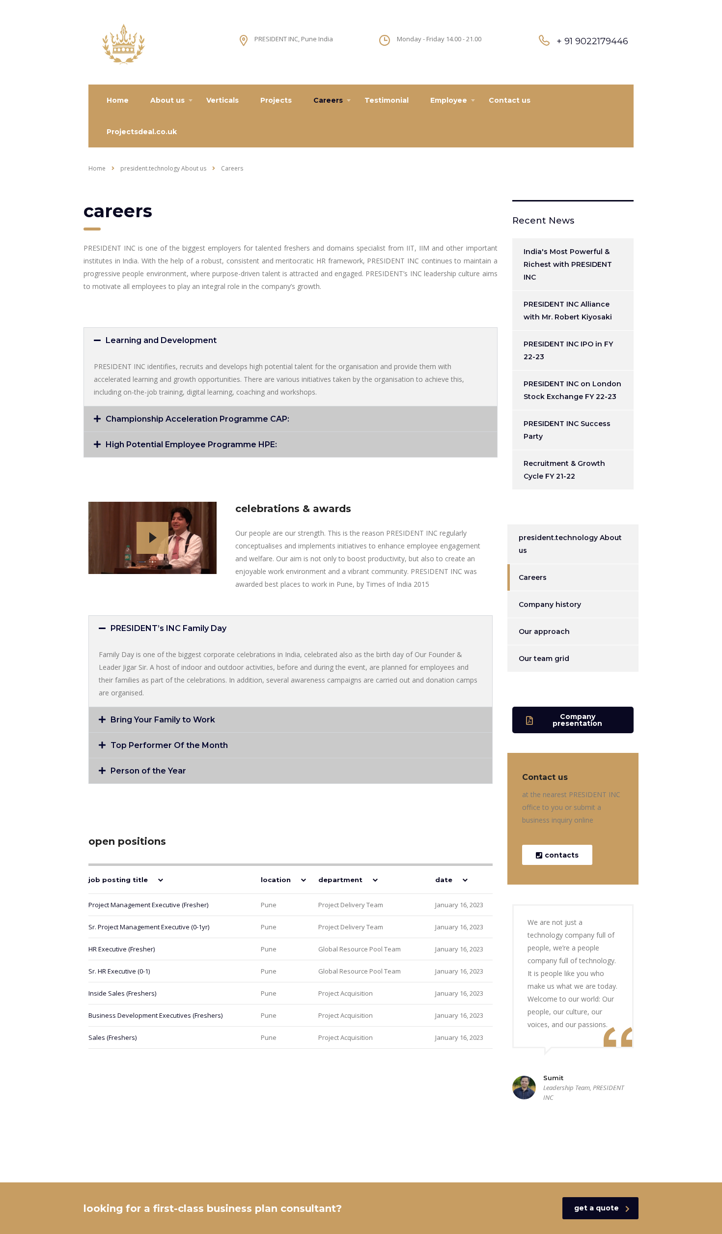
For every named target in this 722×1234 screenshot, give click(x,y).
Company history (550, 604)
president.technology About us (570, 544)
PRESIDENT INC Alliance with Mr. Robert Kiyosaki (568, 310)
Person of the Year (148, 770)
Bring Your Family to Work (163, 719)
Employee (448, 100)
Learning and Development (161, 340)
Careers (328, 100)
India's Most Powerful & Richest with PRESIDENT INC (568, 264)
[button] (290, 340)
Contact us (509, 100)
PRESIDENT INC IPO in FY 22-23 (568, 350)
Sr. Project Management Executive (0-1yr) (148, 926)
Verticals (222, 100)
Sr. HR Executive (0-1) (119, 971)
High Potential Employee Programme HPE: (191, 444)
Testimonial (386, 100)
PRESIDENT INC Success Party (567, 430)
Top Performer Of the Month (169, 745)
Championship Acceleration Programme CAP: (197, 419)
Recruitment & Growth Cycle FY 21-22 (564, 470)
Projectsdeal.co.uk (142, 131)
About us (167, 100)
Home (118, 100)
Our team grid (544, 658)
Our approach (544, 631)
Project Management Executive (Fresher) (148, 904)
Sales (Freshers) (112, 1037)
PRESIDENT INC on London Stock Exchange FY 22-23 (572, 390)
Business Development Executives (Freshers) (155, 1015)
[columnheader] (164, 879)
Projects (276, 100)
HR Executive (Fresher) (121, 949)
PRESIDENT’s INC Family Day (168, 628)
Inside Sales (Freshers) (122, 993)
